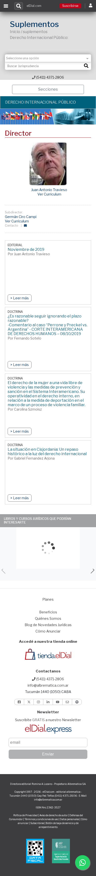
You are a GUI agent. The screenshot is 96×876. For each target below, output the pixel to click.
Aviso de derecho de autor (53, 815)
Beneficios (48, 612)
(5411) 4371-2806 (49, 77)
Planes (48, 599)
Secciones (48, 89)
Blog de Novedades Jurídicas (48, 625)
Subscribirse (37, 823)
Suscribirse (70, 6)
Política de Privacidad (25, 815)
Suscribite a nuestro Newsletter (48, 720)
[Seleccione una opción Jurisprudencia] (48, 58)
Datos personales (69, 819)
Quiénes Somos (48, 618)
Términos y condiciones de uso (41, 819)
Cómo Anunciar (48, 631)
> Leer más (19, 298)
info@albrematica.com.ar (48, 685)
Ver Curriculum (49, 194)
